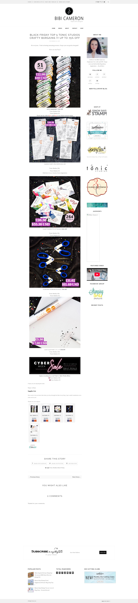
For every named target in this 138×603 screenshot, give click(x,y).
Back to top (105, 601)
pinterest (104, 77)
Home (53, 28)
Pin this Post (73, 463)
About (67, 28)
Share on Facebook (40, 463)
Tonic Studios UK (55, 235)
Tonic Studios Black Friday (57, 468)
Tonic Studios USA (54, 168)
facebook (97, 77)
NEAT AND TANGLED (50, 1)
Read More (101, 66)
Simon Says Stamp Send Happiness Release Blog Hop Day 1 (43, 582)
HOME (29, 1)
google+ (90, 83)
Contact (74, 28)
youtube (97, 83)
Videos (60, 28)
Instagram (90, 77)
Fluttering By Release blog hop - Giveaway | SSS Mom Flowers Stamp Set (43, 575)
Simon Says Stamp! (64, 1)
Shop (81, 28)
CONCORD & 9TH (38, 1)
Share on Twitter (57, 463)
